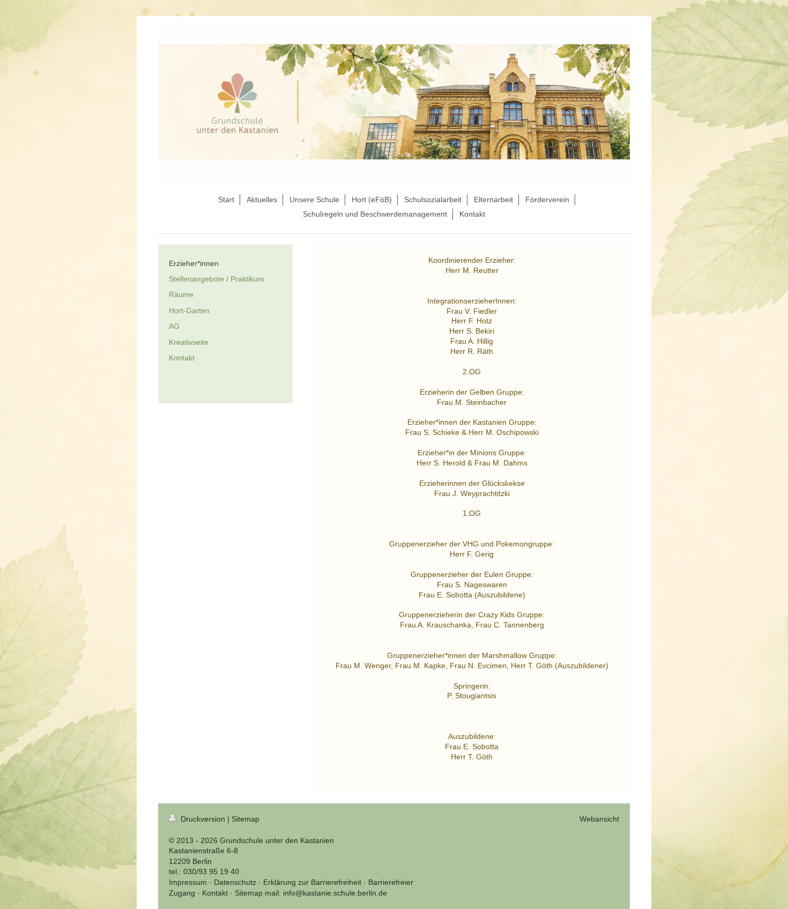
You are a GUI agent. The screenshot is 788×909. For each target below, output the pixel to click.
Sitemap (245, 819)
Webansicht (599, 819)
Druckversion (203, 819)
